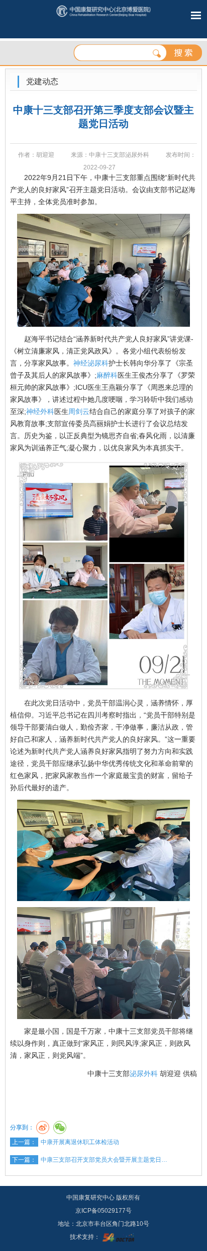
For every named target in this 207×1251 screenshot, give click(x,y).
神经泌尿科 (91, 363)
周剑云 (78, 411)
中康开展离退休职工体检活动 (80, 1142)
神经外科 (40, 411)
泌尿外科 (144, 1073)
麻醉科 (107, 375)
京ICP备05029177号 (103, 1210)
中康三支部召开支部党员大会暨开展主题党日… (104, 1159)
